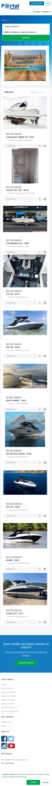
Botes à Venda (7, 704)
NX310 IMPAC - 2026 (16, 400)
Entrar (37, 12)
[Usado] (44, 146)
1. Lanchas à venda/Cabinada (17, 297)
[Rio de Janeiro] (39, 199)
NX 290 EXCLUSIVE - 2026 (18, 453)
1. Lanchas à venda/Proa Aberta (18, 246)
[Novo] (44, 356)
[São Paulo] (39, 146)
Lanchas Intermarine (10, 711)
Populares (33, 92)
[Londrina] (39, 252)
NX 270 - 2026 (13, 507)
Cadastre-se (46, 12)
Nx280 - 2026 (12, 560)
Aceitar (33, 782)
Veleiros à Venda (8, 696)
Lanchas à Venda (8, 692)
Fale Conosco (6, 688)
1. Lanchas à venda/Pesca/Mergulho (19, 140)
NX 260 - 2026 (13, 347)
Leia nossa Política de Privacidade (14, 777)
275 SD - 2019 (12, 294)
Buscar (26, 38)
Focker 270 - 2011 (14, 613)
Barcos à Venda (8, 700)
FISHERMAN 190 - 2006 (17, 243)
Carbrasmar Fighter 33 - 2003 (20, 137)
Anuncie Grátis (36, 3)
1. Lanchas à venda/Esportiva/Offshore (20, 193)
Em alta (41, 92)
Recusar (46, 782)
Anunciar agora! (26, 663)
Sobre (4, 684)
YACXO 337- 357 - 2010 (17, 190)
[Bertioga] (39, 303)
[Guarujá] (39, 622)
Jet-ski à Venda (8, 707)
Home (3, 20)
